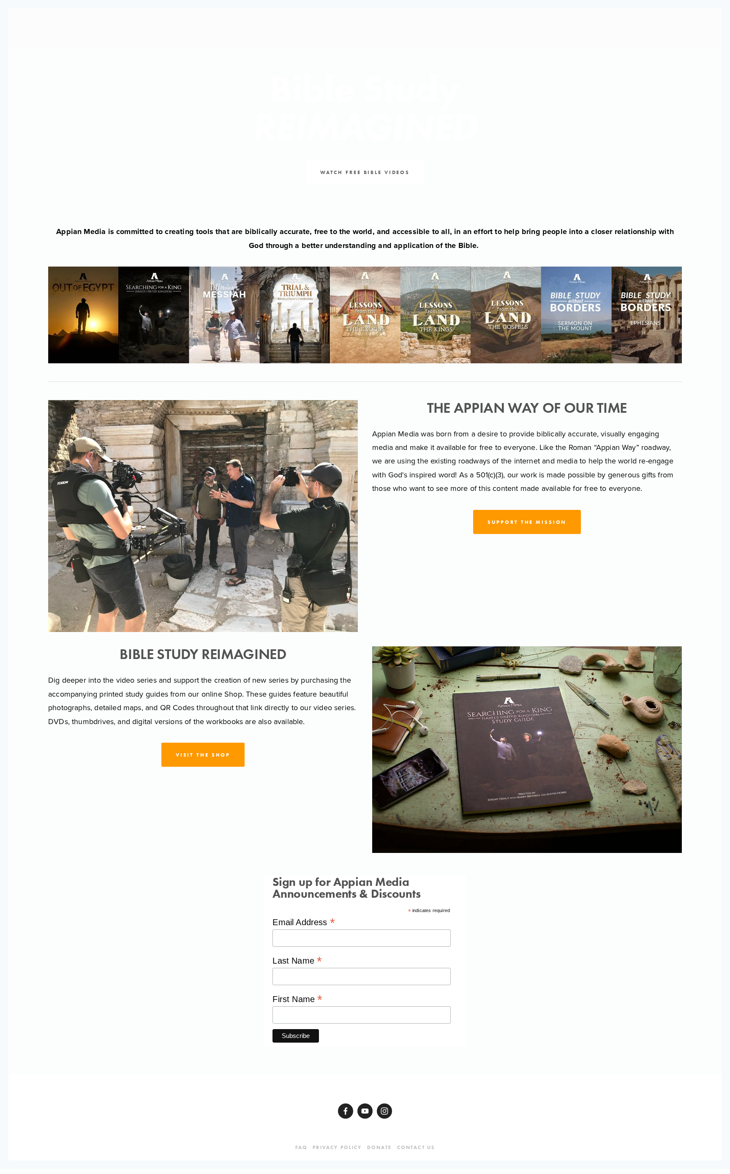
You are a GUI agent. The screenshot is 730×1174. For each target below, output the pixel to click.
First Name (297, 999)
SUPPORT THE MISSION (527, 522)
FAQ (301, 1147)
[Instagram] (384, 1111)
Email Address (303, 922)
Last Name (297, 960)
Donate (379, 1147)
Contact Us (416, 1147)
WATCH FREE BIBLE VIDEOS (365, 172)
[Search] (127, 29)
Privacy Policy (337, 1147)
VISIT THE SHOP (203, 755)
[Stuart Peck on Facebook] (345, 1111)
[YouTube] (365, 1111)
